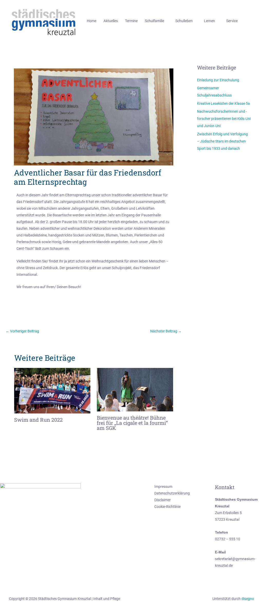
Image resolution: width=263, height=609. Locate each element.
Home (91, 21)
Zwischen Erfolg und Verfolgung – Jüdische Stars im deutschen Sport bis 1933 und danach (222, 141)
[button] (252, 21)
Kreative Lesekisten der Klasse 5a (223, 103)
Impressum (163, 486)
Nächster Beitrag (166, 331)
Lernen (209, 21)
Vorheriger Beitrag (22, 331)
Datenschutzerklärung (172, 493)
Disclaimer (162, 500)
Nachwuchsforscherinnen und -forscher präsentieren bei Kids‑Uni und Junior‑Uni (224, 118)
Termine (131, 21)
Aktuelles (111, 21)
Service (232, 21)
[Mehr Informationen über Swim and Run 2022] (52, 390)
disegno (247, 599)
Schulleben (184, 21)
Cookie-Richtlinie (167, 507)
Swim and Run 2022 (38, 419)
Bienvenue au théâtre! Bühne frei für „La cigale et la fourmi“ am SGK (132, 422)
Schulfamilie (154, 21)
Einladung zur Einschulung (218, 80)
